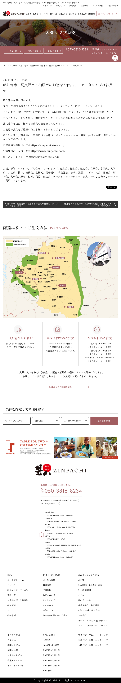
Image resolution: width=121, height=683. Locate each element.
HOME (10, 574)
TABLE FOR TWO (51, 574)
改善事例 (11, 615)
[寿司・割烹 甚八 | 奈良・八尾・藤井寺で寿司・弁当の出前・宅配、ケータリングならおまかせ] (14, 14)
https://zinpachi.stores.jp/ (47, 145)
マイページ (47, 5)
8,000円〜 (47, 670)
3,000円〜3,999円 (51, 655)
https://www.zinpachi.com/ (48, 151)
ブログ (15, 65)
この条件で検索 (104, 421)
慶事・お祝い (13, 645)
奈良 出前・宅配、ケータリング (93, 635)
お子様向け (83, 615)
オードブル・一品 (15, 579)
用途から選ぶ (33, 51)
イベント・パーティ (16, 665)
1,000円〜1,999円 (51, 645)
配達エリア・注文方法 (67, 14)
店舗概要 (72, 5)
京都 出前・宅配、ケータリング (93, 640)
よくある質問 (97, 5)
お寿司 (35, 14)
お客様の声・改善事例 (86, 14)
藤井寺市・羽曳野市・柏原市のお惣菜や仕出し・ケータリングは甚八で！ (31, 204)
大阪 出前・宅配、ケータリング (93, 645)
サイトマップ (49, 600)
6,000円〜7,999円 (51, 665)
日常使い (11, 640)
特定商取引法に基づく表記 (55, 615)
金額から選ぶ (53, 51)
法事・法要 (12, 650)
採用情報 (84, 5)
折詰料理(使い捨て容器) (89, 610)
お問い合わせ (112, 5)
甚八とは (53, 14)
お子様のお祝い (14, 655)
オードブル (44, 14)
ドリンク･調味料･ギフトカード (92, 625)
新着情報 (11, 605)
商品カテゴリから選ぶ (88, 574)
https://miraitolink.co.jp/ (45, 157)
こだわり (11, 585)
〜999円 (46, 640)
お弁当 (28, 14)
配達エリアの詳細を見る (60, 386)
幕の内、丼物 (84, 600)
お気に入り (60, 5)
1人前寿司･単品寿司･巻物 (90, 585)
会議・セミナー (14, 660)
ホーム (6, 65)
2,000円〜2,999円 (51, 650)
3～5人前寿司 (84, 590)
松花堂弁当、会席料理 (88, 605)
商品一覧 (13, 51)
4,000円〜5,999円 (51, 660)
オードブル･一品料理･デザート (92, 620)
